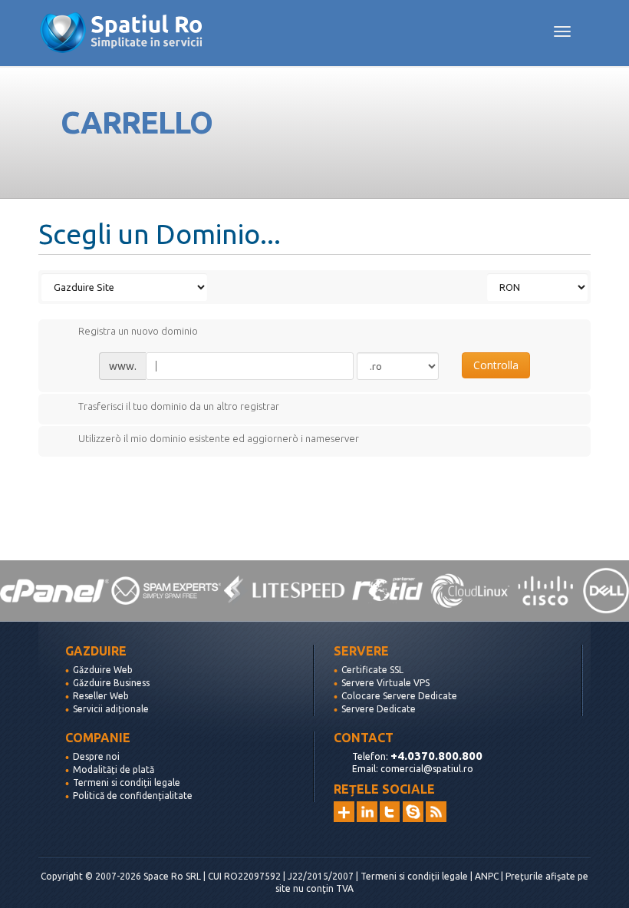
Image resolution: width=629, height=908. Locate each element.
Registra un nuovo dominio (138, 331)
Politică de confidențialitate (133, 796)
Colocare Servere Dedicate (399, 696)
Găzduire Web (103, 670)
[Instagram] (344, 811)
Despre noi (96, 756)
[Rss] (436, 811)
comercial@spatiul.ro (426, 769)
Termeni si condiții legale (126, 782)
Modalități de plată (113, 769)
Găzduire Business (111, 683)
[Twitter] (390, 811)
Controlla (496, 365)
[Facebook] (413, 811)
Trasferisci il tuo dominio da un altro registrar (178, 406)
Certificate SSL (372, 670)
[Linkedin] (367, 811)
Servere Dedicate (378, 709)
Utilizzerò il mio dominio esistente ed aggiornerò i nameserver (218, 438)
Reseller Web (101, 696)
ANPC (487, 876)
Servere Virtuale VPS (385, 683)
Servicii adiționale (111, 709)
